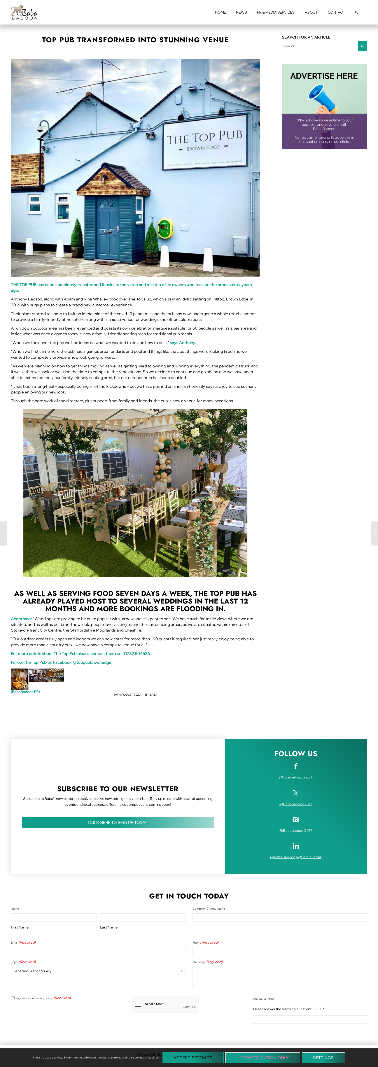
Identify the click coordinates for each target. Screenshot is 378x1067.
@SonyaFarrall (309, 857)
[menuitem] (220, 12)
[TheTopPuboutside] (135, 168)
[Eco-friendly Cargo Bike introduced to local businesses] (374, 533)
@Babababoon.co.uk (295, 777)
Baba (153, 694)
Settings (323, 1057)
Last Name (109, 927)
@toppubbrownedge (91, 662)
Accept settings (192, 1057)
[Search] (356, 12)
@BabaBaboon (282, 857)
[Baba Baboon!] (24, 12)
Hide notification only (262, 1057)
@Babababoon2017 (295, 804)
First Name (20, 927)
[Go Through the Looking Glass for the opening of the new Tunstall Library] (3, 533)
